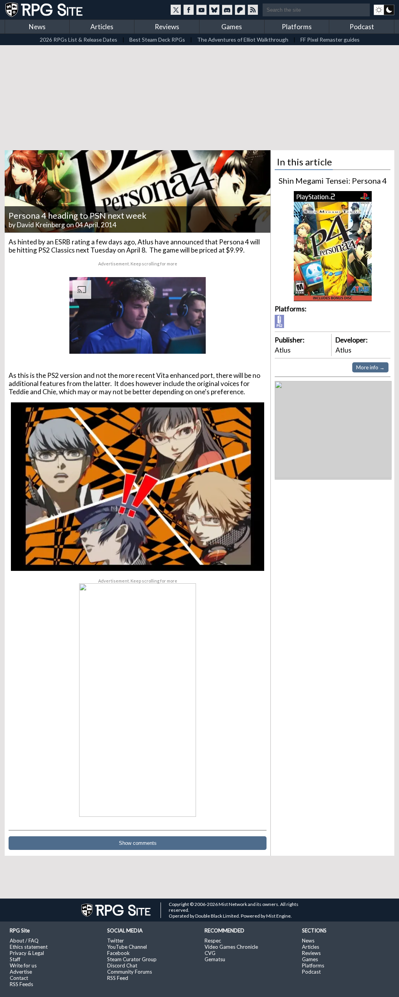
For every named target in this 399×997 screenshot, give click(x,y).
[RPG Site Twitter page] (176, 10)
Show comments (138, 843)
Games (231, 27)
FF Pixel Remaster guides (330, 39)
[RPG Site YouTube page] (201, 10)
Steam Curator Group (132, 959)
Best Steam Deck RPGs (157, 39)
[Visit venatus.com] (190, 341)
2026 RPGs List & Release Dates (78, 39)
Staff (15, 959)
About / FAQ (24, 940)
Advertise (21, 972)
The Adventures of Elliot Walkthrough (242, 39)
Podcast (362, 27)
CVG (210, 953)
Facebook (118, 953)
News (37, 27)
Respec (213, 940)
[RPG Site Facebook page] (189, 10)
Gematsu (215, 959)
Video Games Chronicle (231, 947)
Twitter (115, 940)
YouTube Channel (127, 947)
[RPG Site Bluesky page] (214, 10)
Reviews (167, 27)
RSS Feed (117, 978)
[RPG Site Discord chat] (227, 10)
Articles (101, 27)
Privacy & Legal (27, 953)
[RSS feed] (253, 10)
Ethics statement (29, 947)
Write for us (23, 965)
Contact (19, 978)
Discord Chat (122, 965)
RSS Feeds (21, 984)
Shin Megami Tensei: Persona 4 (333, 180)
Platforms (297, 27)
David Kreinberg (41, 225)
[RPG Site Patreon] (240, 10)
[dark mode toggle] (384, 9)
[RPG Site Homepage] (45, 10)
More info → (370, 367)
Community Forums (129, 972)
